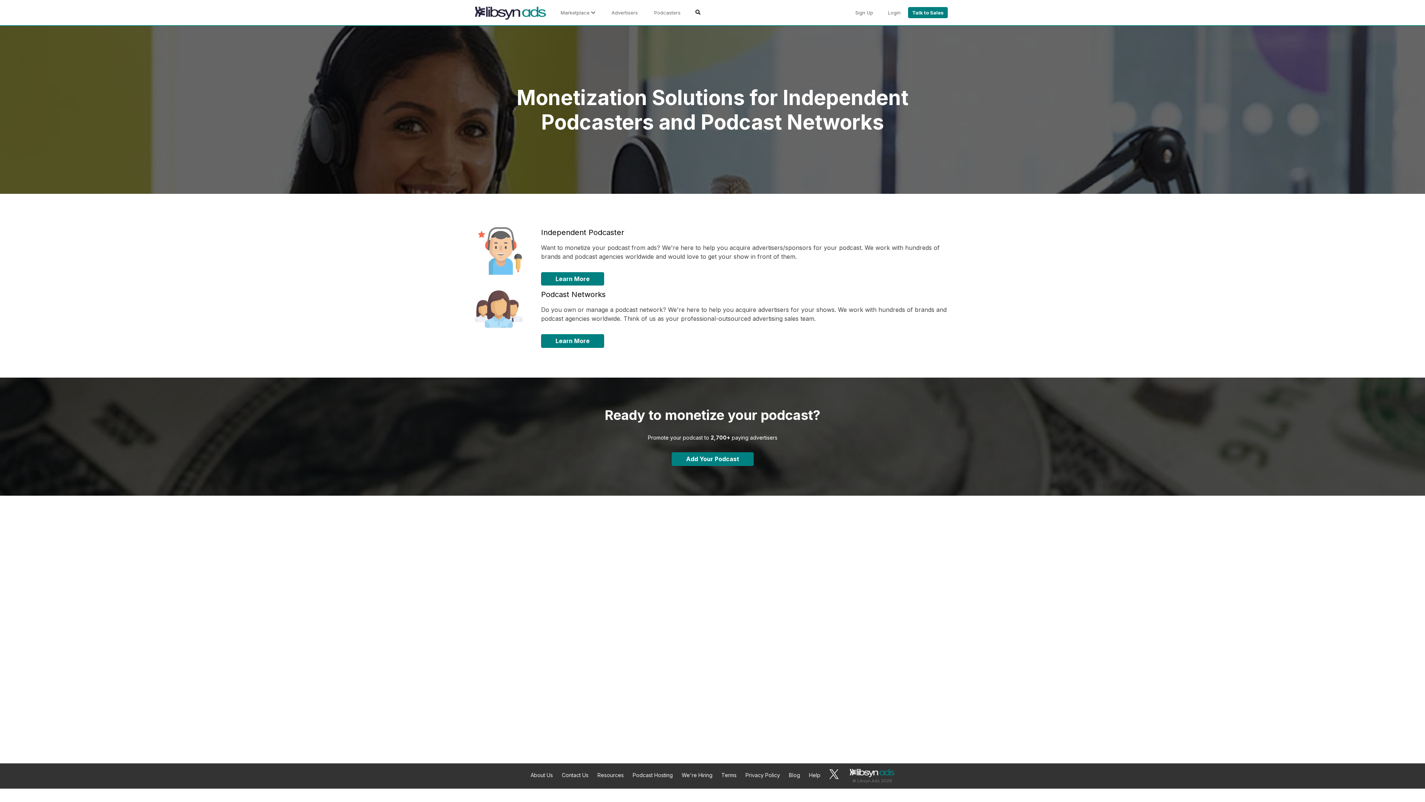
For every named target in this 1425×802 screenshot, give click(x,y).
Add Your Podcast (712, 459)
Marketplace (576, 13)
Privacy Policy (763, 775)
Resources (610, 775)
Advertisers (625, 13)
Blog (794, 775)
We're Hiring (697, 775)
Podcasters (667, 13)
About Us (542, 775)
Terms (729, 775)
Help (814, 775)
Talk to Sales (928, 13)
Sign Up (864, 13)
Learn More (573, 279)
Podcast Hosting (653, 775)
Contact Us (575, 775)
